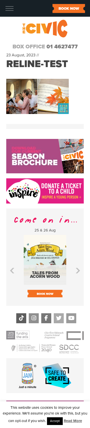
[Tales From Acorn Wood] (45, 282)
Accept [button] (55, 421)
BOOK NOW (68, 8)
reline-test (37, 64)
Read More (73, 421)
